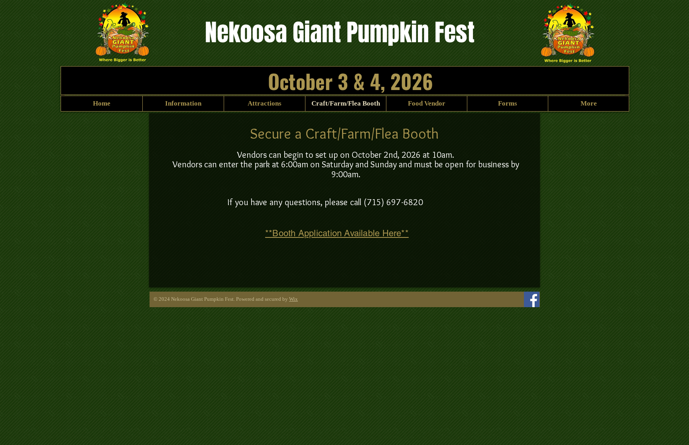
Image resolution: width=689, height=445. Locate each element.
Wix (293, 299)
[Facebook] (531, 299)
